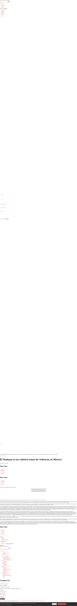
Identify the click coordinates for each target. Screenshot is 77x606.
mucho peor (34, 507)
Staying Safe (5, 562)
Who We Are (5, 568)
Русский (3, 13)
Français (3, 12)
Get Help (3, 219)
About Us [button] (3, 211)
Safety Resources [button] (4, 204)
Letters (4, 554)
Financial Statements (6, 571)
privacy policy (5, 604)
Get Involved (3, 563)
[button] (5, 8)
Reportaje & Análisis (3, 456)
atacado (11, 515)
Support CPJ (5, 564)
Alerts (4, 552)
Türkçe (3, 14)
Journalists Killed (5, 556)
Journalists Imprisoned (6, 557)
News (2, 551)
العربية (3, 13)
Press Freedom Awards (6, 566)
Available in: (3, 541)
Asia (4, 577)
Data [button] (2, 194)
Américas (3, 537)
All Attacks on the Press (6, 559)
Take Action (5, 565)
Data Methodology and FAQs (7, 560)
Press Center (5, 570)
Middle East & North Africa (7, 575)
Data (2, 555)
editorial (67, 508)
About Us (3, 567)
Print (2, 542)
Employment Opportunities (7, 569)
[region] (38, 604)
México (3, 538)
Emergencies (5, 561)
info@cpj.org (2, 596)
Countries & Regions (5, 573)
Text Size (3, 542)
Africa (4, 576)
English (3, 10)
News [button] (2, 16)
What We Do (5, 567)
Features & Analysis (6, 553)
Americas (4, 573)
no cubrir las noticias (18, 516)
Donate (1, 219)
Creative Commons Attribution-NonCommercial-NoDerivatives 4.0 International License (31, 601)
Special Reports (5, 554)
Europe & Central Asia (6, 574)
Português (3, 11)
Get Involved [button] (3, 207)
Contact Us (5, 572)
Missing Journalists (6, 558)
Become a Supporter (3, 549)
